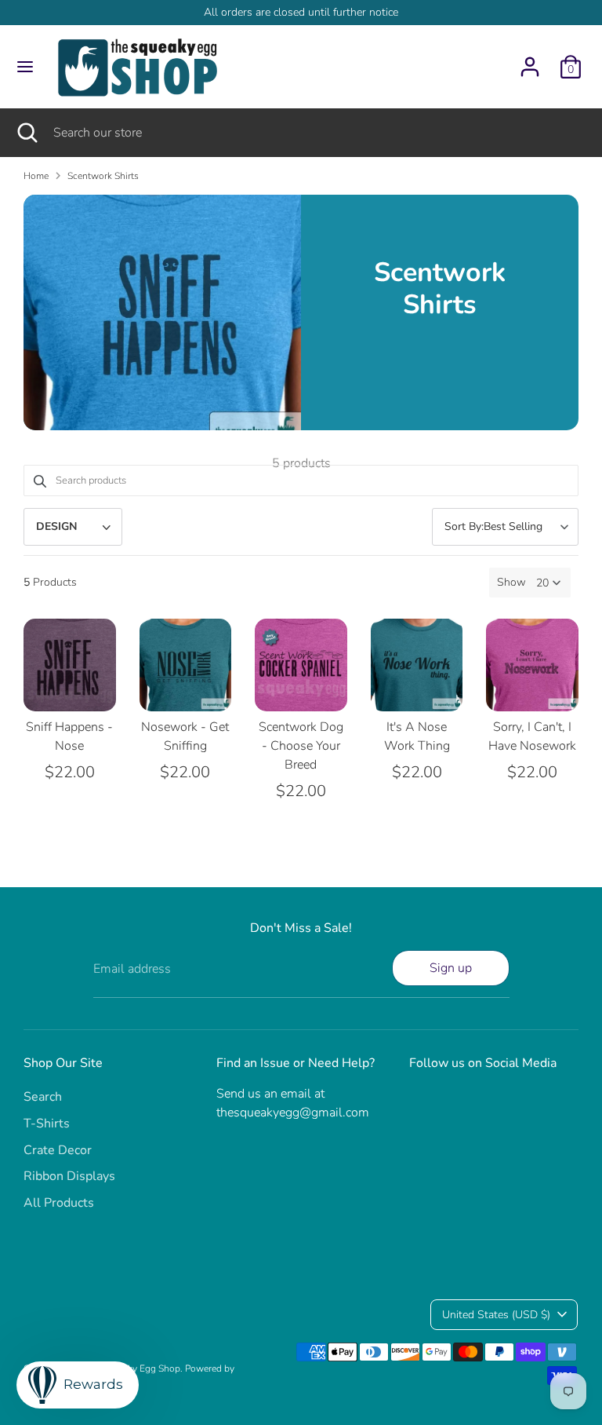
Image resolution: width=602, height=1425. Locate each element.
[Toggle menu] (25, 66)
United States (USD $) (496, 1314)
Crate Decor (58, 1150)
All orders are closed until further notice (301, 12)
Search (43, 1096)
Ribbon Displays (69, 1176)
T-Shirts (47, 1123)
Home (36, 176)
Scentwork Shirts (103, 176)
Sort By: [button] (493, 526)
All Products (59, 1202)
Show (511, 582)
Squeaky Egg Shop (141, 1368)
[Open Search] (27, 132)
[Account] (530, 60)
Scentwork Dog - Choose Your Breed (301, 745)
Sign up (451, 968)
